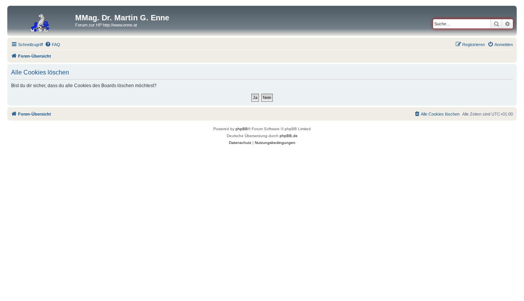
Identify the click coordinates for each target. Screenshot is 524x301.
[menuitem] (52, 44)
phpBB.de (289, 136)
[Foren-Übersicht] (42, 20)
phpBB (242, 129)
